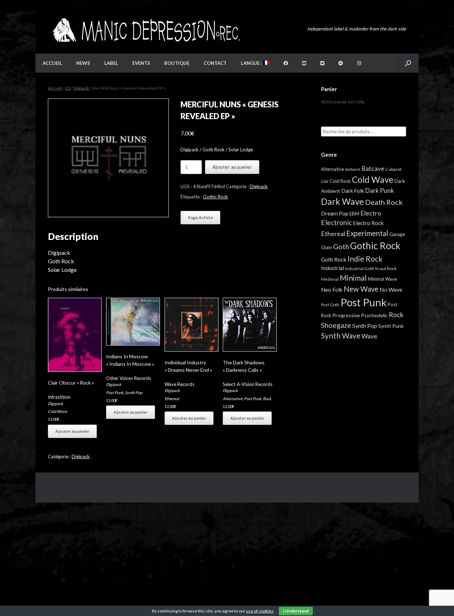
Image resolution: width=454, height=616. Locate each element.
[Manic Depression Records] (145, 30)
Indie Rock (365, 258)
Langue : (252, 63)
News (83, 63)
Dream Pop (334, 213)
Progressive (346, 315)
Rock (267, 398)
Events (141, 63)
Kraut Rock (386, 268)
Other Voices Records (128, 378)
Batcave (372, 168)
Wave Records (179, 384)
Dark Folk (352, 190)
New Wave (361, 289)
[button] (408, 63)
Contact (215, 63)
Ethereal (172, 398)
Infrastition (59, 397)
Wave (369, 336)
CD (68, 88)
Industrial (332, 268)
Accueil (52, 63)
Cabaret (394, 169)
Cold (324, 181)
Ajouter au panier (232, 167)
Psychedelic (374, 315)
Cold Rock (340, 181)
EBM (354, 214)
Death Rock (384, 202)
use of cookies (259, 611)
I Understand (296, 611)
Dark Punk (379, 190)
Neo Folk (332, 289)
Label (111, 63)
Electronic (336, 222)
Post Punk (114, 392)
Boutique (176, 63)
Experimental (367, 233)
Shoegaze (336, 325)
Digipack (81, 88)
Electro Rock (368, 222)
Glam (326, 247)
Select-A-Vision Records (247, 384)
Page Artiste (200, 217)
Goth (341, 246)
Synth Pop (133, 392)
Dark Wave (342, 201)
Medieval (330, 279)
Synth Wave (340, 335)
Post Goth (330, 304)
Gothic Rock (215, 197)
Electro (370, 213)
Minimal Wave (382, 279)
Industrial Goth (359, 268)
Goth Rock (334, 259)
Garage (397, 234)
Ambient (352, 169)
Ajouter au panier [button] (72, 431)
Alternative (233, 398)
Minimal (353, 277)
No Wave (391, 289)
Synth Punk (391, 326)
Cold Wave (57, 411)
